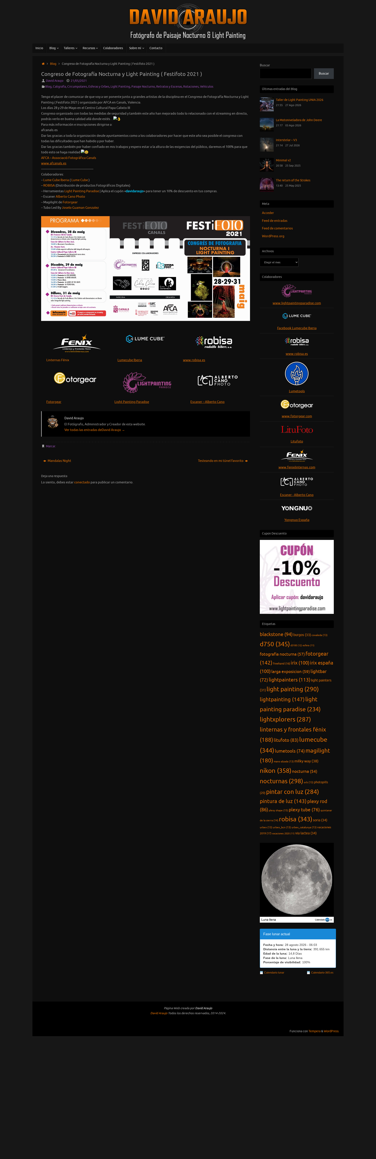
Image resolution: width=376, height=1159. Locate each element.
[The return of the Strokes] (267, 191)
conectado (82, 482)
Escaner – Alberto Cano (207, 402)
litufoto (286, 740)
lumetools (290, 751)
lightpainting (282, 699)
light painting (293, 689)
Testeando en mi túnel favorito (221, 461)
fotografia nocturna (282, 654)
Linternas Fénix (57, 360)
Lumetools (297, 391)
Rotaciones (191, 87)
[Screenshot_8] (145, 268)
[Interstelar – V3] (267, 151)
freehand (281, 663)
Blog (53, 64)
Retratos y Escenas (169, 87)
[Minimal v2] (267, 171)
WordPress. (331, 1031)
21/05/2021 (79, 81)
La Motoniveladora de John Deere (299, 120)
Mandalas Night (59, 461)
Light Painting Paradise (131, 402)
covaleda (319, 635)
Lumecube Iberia (130, 360)
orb (308, 782)
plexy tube (304, 810)
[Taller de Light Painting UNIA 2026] (267, 110)
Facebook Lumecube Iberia (297, 328)
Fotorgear (53, 402)
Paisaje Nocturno (143, 87)
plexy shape (278, 810)
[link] (68, 158)
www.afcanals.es (53, 163)
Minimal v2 (283, 160)
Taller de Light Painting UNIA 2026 (299, 100)
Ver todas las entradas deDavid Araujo (94, 430)
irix (300, 663)
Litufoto (297, 441)
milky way (306, 761)
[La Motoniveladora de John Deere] (267, 131)
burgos (302, 635)
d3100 (296, 645)
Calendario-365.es (322, 972)
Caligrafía (59, 87)
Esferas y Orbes (98, 87)
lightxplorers (285, 719)
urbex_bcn (282, 827)
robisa (295, 819)
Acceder (268, 213)
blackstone (276, 634)
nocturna (304, 771)
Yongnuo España (296, 520)
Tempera (315, 1031)
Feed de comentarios (277, 228)
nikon (275, 771)
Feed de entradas (274, 221)
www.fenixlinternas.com (297, 467)
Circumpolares (77, 87)
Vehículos (206, 87)
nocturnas (281, 781)
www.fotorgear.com (297, 416)
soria (320, 820)
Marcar (50, 446)
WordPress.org (273, 236)
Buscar (265, 65)
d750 (275, 644)
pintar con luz (292, 792)
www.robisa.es (194, 360)
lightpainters (289, 680)
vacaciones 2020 (283, 833)
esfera (308, 645)
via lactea (306, 833)
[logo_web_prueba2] (217, 380)
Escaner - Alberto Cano (297, 495)
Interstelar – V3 (286, 140)
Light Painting (120, 87)
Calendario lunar (274, 972)
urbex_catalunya (304, 827)
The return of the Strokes (293, 180)
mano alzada (284, 761)
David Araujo (54, 81)
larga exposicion (290, 671)
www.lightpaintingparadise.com (297, 303)
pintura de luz (283, 801)
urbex (266, 827)
